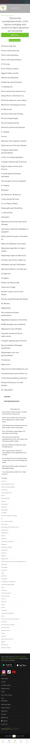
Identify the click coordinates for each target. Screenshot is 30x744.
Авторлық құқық (5, 685)
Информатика (4, 533)
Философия (4, 610)
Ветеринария (4, 510)
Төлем (3, 691)
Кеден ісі (3, 535)
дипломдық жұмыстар (13, 658)
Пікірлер (3, 714)
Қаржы (3, 633)
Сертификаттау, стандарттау (8, 581)
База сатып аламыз (6, 695)
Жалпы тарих (4, 524)
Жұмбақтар (4, 711)
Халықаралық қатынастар (7, 613)
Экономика (4, 621)
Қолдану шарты (5, 688)
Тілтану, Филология (6, 593)
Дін (2, 518)
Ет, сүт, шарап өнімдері (7, 521)
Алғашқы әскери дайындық (8, 487)
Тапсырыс (5, 2)
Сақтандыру (4, 578)
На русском (4, 724)
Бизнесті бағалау (5, 498)
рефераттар (18, 656)
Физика (3, 607)
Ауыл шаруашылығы (6, 492)
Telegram (5, 721)
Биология (3, 501)
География (4, 512)
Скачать (15, 35)
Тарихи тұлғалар (5, 596)
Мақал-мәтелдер (5, 704)
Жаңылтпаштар (5, 707)
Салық (2, 573)
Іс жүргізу (3, 481)
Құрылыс (3, 636)
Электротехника (5, 627)
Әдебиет (3, 642)
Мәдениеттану (4, 558)
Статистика (4, 590)
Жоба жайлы (4, 678)
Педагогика (4, 564)
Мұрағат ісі (4, 555)
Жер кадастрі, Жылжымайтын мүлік (10, 527)
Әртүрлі (11, 15)
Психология (4, 570)
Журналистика (4, 530)
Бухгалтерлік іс (5, 504)
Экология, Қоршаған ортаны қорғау (10, 619)
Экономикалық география (7, 624)
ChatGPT (3, 682)
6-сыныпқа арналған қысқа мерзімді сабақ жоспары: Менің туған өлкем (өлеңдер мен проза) (14, 460)
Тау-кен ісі (3, 599)
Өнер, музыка (4, 644)
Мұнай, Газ (4, 553)
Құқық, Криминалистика (7, 639)
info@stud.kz (8, 729)
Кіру (27, 2)
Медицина (3, 544)
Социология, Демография (7, 584)
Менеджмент (4, 550)
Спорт (2, 587)
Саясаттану (4, 576)
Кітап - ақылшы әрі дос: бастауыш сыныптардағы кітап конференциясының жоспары (14, 452)
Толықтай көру (15, 40)
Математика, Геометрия (7, 541)
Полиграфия (4, 567)
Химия (2, 616)
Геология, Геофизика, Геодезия (9, 515)
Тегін (2, 698)
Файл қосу (5, 717)
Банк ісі (3, 495)
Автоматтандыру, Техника (7, 484)
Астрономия (4, 489)
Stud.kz (15, 8)
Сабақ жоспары (4, 15)
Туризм (3, 604)
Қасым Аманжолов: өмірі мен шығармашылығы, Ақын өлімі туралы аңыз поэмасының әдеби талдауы (15, 439)
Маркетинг (4, 538)
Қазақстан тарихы (5, 630)
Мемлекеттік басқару (6, 547)
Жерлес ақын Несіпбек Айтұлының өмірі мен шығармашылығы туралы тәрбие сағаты (14, 419)
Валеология (4, 507)
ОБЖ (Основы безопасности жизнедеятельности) (13, 561)
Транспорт (3, 601)
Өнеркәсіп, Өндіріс (5, 647)
